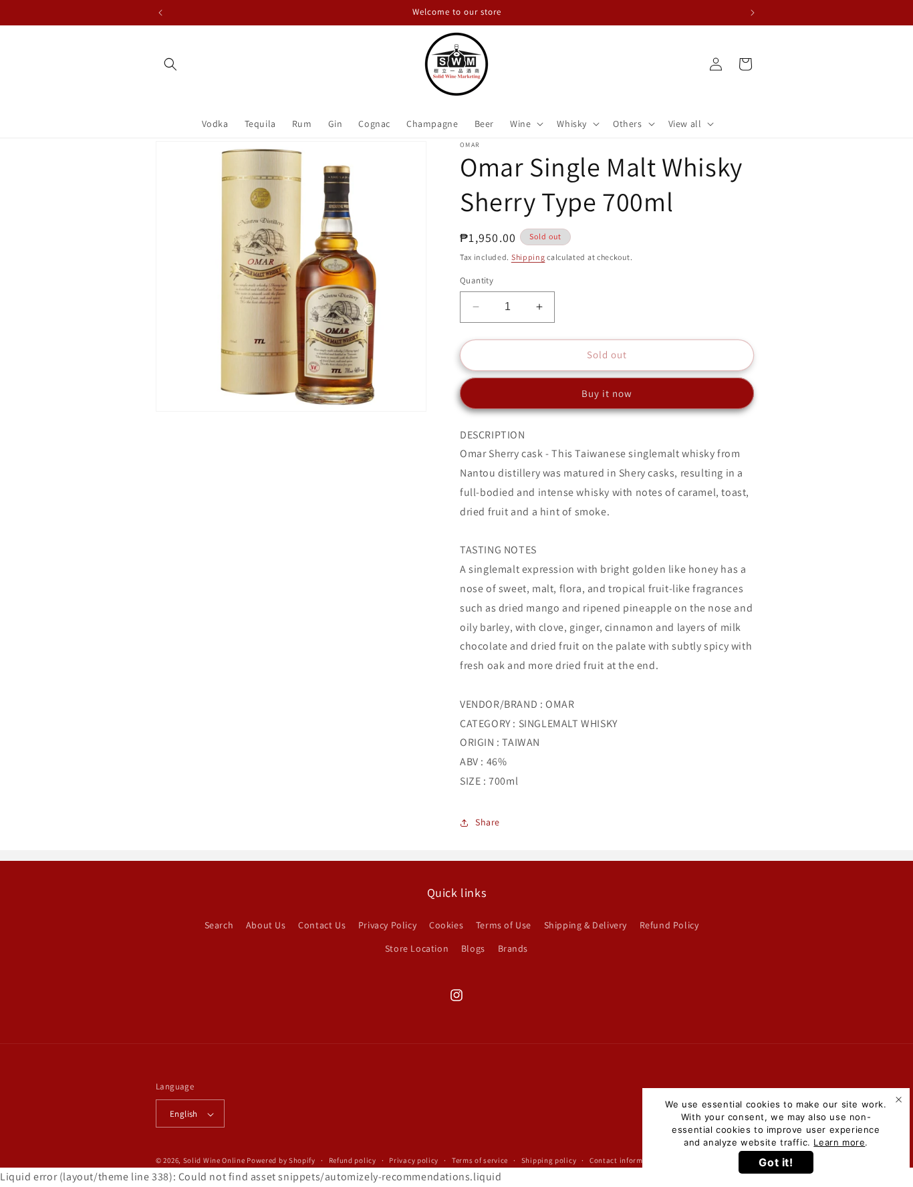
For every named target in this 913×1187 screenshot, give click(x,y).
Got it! (776, 1162)
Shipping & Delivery (585, 925)
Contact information (626, 1161)
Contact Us (322, 925)
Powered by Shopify (281, 1161)
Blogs (473, 948)
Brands (513, 948)
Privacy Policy (387, 925)
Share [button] (487, 822)
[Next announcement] (752, 12)
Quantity (476, 280)
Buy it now (606, 393)
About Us (266, 925)
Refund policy (352, 1161)
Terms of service (480, 1161)
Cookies (446, 925)
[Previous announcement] (160, 12)
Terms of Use (503, 925)
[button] (170, 64)
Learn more (839, 1142)
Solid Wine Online (214, 1161)
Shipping (528, 257)
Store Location (416, 948)
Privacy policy (413, 1161)
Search (219, 925)
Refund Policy (669, 925)
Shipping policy (549, 1161)
